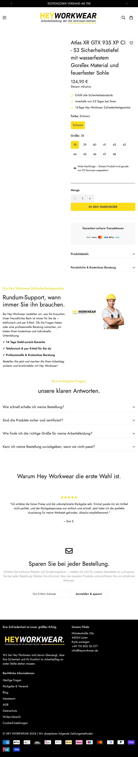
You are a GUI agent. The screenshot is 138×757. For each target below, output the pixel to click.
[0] (131, 17)
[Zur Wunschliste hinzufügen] (131, 43)
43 (124, 145)
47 (104, 154)
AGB (5, 705)
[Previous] (11, 3)
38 (75, 145)
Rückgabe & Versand (15, 686)
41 (104, 145)
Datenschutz (10, 711)
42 (114, 145)
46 (94, 154)
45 (84, 154)
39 (84, 145)
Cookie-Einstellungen (15, 723)
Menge (75, 190)
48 (114, 154)
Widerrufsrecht (11, 717)
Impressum (9, 698)
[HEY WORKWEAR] (69, 17)
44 (75, 154)
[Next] (127, 3)
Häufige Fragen (12, 680)
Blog (5, 692)
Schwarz (78, 125)
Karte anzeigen (80, 642)
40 (94, 145)
